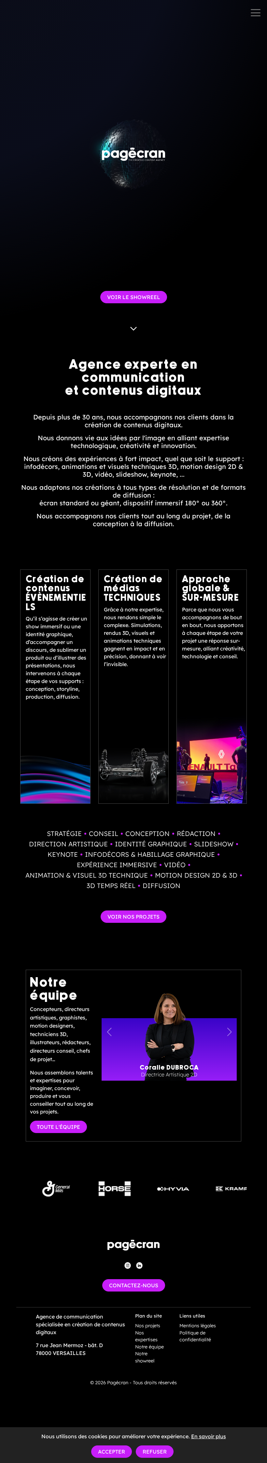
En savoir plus (208, 1436)
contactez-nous (133, 1285)
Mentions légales (197, 1326)
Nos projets (147, 1326)
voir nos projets (133, 916)
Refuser (155, 1451)
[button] (229, 1032)
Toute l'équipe (58, 1127)
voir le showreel (133, 297)
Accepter (111, 1451)
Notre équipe (149, 1347)
